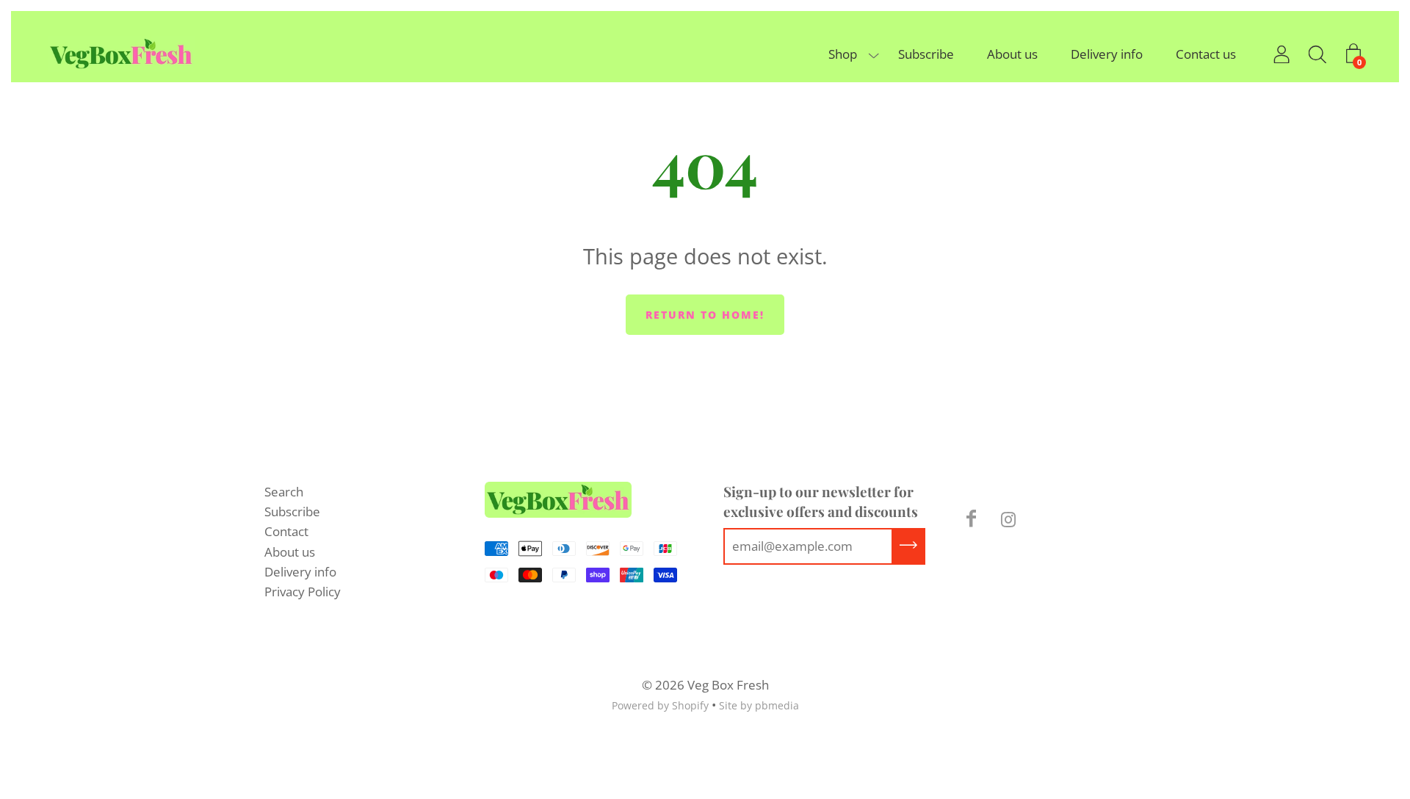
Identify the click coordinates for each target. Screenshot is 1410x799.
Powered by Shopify (660, 705)
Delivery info (1107, 54)
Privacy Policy (302, 591)
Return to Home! (705, 315)
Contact (286, 531)
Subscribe (926, 54)
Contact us (1206, 54)
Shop (842, 54)
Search (283, 491)
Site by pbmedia (759, 705)
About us (1012, 54)
